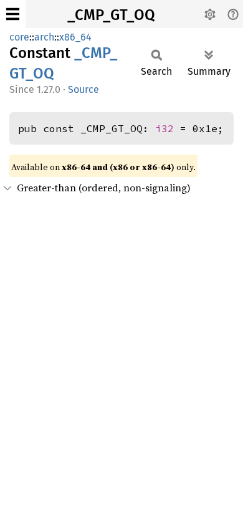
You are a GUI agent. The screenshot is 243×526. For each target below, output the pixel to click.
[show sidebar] (13, 14)
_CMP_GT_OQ (111, 15)
